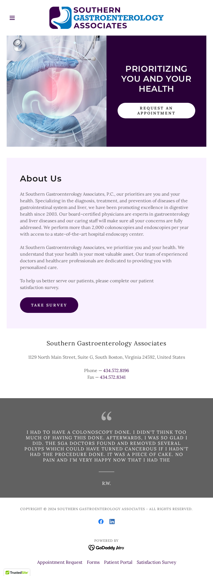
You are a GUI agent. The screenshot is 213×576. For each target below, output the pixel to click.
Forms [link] (93, 562)
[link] (106, 18)
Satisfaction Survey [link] (156, 562)
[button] (22, 17)
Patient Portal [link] (118, 562)
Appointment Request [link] (59, 562)
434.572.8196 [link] (116, 370)
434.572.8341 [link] (113, 377)
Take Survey (49, 305)
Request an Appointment (156, 111)
